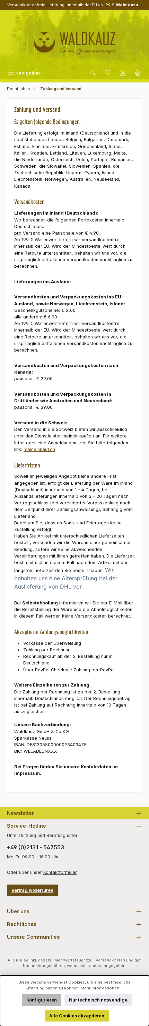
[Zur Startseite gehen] (74, 40)
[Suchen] (92, 73)
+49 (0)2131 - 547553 (35, 847)
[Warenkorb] (138, 73)
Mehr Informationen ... (102, 988)
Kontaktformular (60, 872)
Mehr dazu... (129, 4)
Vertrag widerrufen (32, 890)
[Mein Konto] (123, 73)
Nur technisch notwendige (98, 1000)
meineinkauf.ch (39, 449)
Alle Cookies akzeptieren (76, 1015)
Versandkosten (110, 960)
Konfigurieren (41, 1000)
